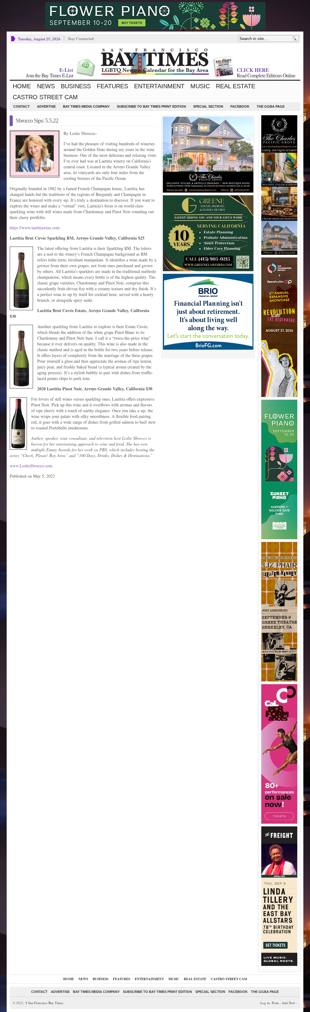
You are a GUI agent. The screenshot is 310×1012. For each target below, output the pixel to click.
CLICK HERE (253, 70)
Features (112, 86)
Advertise (46, 106)
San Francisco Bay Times (44, 1002)
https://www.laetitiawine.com (35, 227)
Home (22, 86)
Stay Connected (81, 38)
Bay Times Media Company (86, 106)
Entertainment (159, 86)
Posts (275, 1002)
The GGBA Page (271, 106)
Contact (21, 106)
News (46, 86)
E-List (66, 70)
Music (200, 86)
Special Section (208, 106)
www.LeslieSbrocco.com (31, 466)
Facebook (239, 106)
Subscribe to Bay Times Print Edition (151, 106)
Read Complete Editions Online (266, 75)
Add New (288, 1002)
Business (76, 86)
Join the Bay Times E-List (49, 75)
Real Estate (235, 86)
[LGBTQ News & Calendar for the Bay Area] (155, 61)
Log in (265, 1002)
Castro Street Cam (45, 97)
